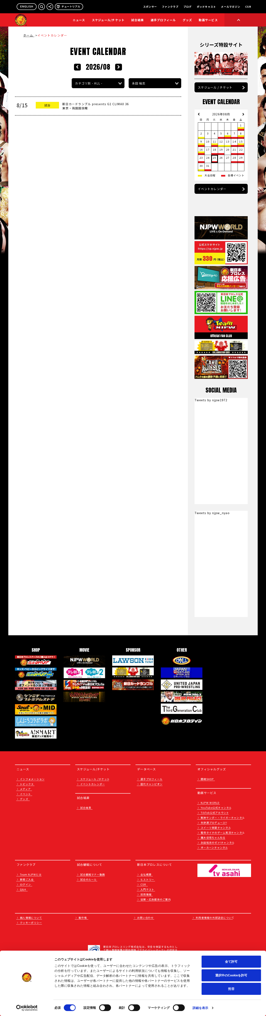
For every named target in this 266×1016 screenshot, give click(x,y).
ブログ (187, 6)
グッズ (24, 799)
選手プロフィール (163, 20)
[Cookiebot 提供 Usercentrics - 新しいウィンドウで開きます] (27, 1008)
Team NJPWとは (31, 874)
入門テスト (147, 889)
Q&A (23, 889)
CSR (248, 6)
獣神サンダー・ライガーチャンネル (223, 817)
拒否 (231, 988)
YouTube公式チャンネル (216, 807)
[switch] (105, 1007)
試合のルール (88, 879)
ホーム (28, 35)
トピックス (27, 784)
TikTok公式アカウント (215, 812)
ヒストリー (147, 879)
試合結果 (137, 20)
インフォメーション (32, 779)
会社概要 (145, 874)
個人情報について (31, 917)
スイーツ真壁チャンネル (216, 827)
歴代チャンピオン (151, 784)
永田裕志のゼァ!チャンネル (218, 842)
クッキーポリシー (31, 922)
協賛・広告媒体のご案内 (155, 899)
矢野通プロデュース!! (214, 822)
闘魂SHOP (207, 779)
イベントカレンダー (212, 189)
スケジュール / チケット (215, 87)
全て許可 (231, 961)
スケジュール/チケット (108, 20)
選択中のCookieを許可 (231, 975)
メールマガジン (230, 6)
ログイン (25, 884)
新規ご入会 (27, 879)
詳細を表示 (200, 1008)
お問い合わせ (145, 917)
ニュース (79, 20)
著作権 (83, 917)
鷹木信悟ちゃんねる (213, 837)
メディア (25, 789)
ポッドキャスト (206, 6)
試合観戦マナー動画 (92, 874)
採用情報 (145, 894)
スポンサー (150, 6)
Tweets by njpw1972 (211, 400)
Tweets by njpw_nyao (212, 513)
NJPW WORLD (210, 802)
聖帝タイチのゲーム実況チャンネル (223, 832)
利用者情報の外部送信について (215, 917)
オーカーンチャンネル (214, 847)
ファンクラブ (170, 6)
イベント (25, 794)
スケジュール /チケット (95, 779)
